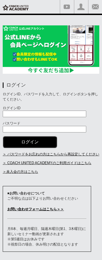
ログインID (11, 108)
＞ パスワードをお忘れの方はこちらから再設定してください (51, 154)
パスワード (11, 123)
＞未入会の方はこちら (20, 172)
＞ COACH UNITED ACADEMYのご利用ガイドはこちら (47, 163)
